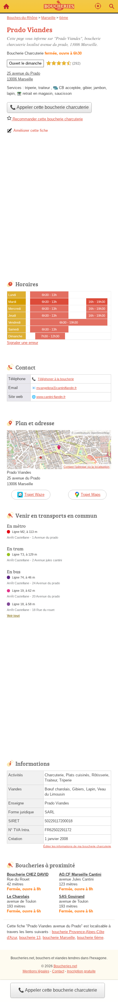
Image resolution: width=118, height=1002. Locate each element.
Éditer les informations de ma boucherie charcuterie (77, 846)
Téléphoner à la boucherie (56, 379)
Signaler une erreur (22, 343)
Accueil (6, 6)
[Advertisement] (59, 209)
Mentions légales (36, 971)
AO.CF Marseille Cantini (80, 874)
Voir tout (13, 615)
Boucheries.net (65, 966)
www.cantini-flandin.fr (51, 397)
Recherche (111, 6)
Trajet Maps (91, 494)
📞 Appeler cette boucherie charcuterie (57, 990)
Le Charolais (18, 896)
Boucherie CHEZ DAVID (27, 874)
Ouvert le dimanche (25, 63)
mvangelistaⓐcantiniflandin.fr (56, 388)
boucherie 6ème (90, 937)
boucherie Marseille (59, 937)
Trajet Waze (34, 494)
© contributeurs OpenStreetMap (90, 433)
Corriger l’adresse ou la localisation (86, 466)
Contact (58, 971)
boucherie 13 (29, 937)
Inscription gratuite (81, 971)
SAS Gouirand (71, 896)
